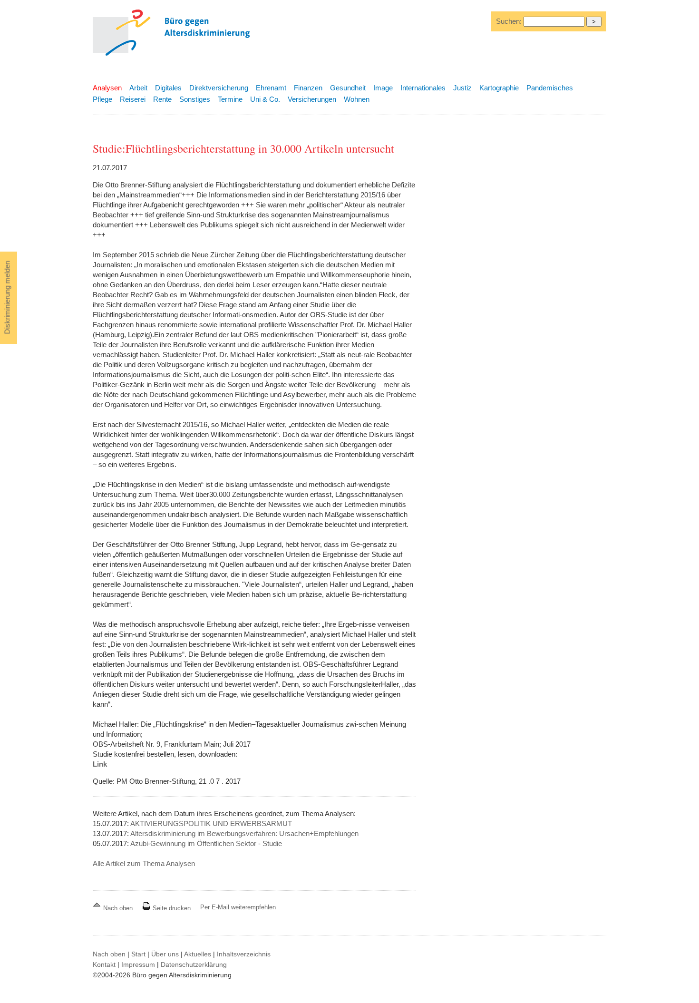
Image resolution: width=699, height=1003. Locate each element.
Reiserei (133, 99)
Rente (162, 99)
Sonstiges (194, 99)
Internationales (423, 88)
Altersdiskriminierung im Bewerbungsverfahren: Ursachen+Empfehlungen (244, 833)
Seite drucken (171, 908)
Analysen (107, 88)
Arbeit (138, 88)
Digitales (168, 88)
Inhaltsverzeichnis (244, 954)
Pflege (102, 99)
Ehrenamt (271, 88)
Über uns (165, 954)
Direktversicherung (218, 88)
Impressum (138, 964)
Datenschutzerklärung (194, 964)
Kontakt (104, 964)
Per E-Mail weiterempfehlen (238, 907)
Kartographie (499, 88)
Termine (230, 99)
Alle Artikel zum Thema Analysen (144, 863)
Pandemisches (549, 88)
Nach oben (118, 908)
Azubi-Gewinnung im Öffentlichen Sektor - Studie (206, 843)
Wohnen (356, 99)
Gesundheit (348, 88)
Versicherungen (312, 99)
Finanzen (308, 88)
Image (383, 88)
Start (138, 954)
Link (100, 764)
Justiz (462, 88)
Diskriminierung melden (7, 297)
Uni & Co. (265, 99)
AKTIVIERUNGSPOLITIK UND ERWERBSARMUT (211, 823)
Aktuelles (197, 954)
